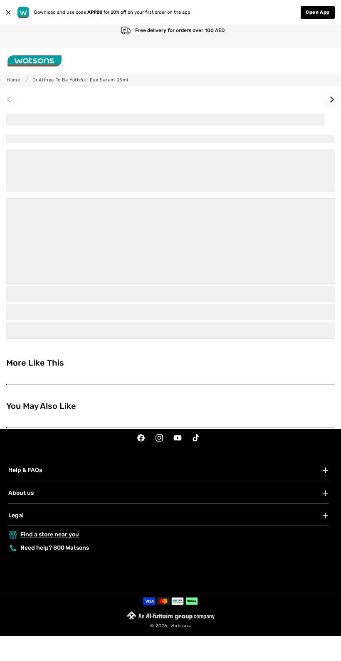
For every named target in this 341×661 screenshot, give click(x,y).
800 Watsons (71, 547)
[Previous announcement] (15, 37)
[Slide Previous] (9, 99)
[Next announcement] (326, 37)
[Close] (8, 12)
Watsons (180, 626)
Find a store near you (49, 534)
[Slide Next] (331, 99)
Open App (318, 12)
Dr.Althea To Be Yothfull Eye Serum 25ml (80, 80)
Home (13, 80)
